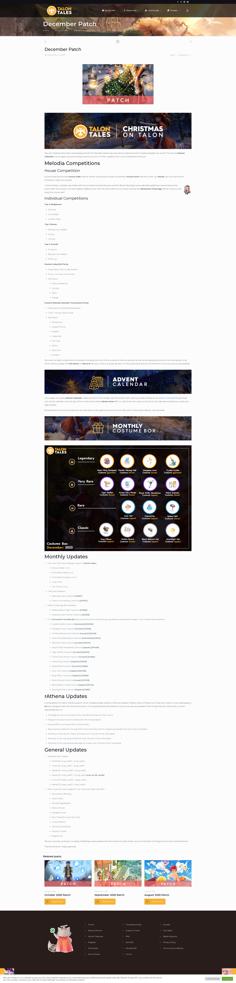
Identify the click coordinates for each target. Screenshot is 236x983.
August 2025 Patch (156, 894)
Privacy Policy (169, 942)
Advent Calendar (166, 398)
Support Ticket (133, 930)
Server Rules (94, 954)
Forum (129, 954)
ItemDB (129, 942)
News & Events (61, 30)
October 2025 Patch (57, 894)
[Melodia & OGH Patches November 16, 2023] (7, 973)
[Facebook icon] (178, 2)
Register (92, 942)
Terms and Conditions (173, 948)
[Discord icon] (184, 2)
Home (46, 30)
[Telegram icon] (187, 2)
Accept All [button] (227, 979)
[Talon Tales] (59, 10)
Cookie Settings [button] (212, 979)
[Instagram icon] (181, 2)
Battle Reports (170, 936)
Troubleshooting (133, 924)
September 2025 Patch (109, 894)
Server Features (95, 936)
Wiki (128, 936)
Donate (166, 924)
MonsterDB (131, 948)
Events (77, 30)
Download (93, 948)
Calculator (168, 930)
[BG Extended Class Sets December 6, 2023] (229, 973)
